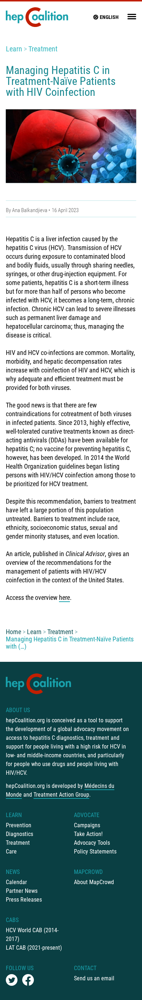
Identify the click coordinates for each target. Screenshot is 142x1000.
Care (11, 851)
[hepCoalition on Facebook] (28, 980)
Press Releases (24, 899)
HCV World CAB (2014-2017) (32, 934)
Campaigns (87, 825)
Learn (14, 48)
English (109, 17)
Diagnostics (19, 834)
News (13, 871)
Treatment (43, 48)
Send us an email (94, 978)
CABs (12, 920)
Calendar (16, 882)
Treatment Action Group (61, 794)
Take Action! (88, 834)
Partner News (22, 890)
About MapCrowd (94, 882)
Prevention (18, 825)
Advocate (86, 815)
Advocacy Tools (92, 842)
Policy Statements (95, 851)
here (64, 597)
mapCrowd (88, 871)
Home (13, 632)
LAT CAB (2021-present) (34, 947)
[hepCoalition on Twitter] (11, 980)
